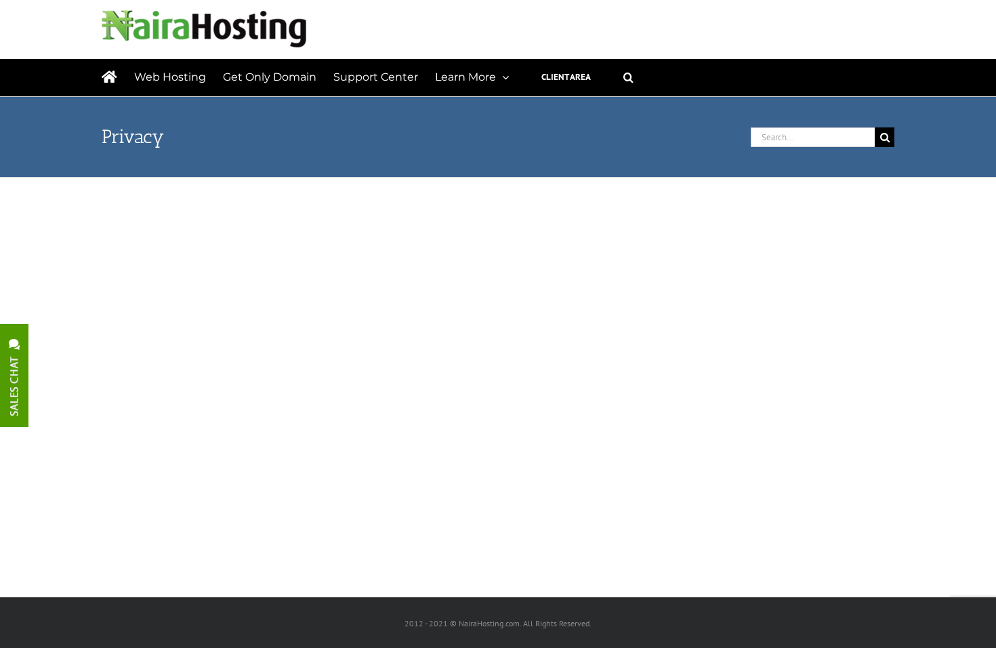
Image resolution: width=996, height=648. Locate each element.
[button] (628, 77)
